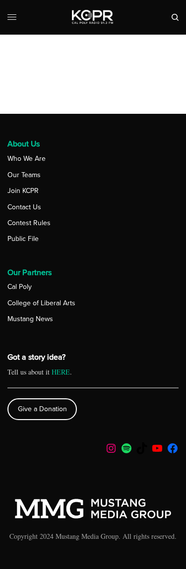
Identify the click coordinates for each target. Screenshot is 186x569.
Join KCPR (23, 191)
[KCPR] (93, 17)
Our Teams (24, 175)
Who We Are (26, 158)
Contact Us (24, 207)
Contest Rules (29, 223)
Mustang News (30, 319)
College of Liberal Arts (41, 303)
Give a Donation (42, 409)
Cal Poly (19, 287)
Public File (23, 239)
